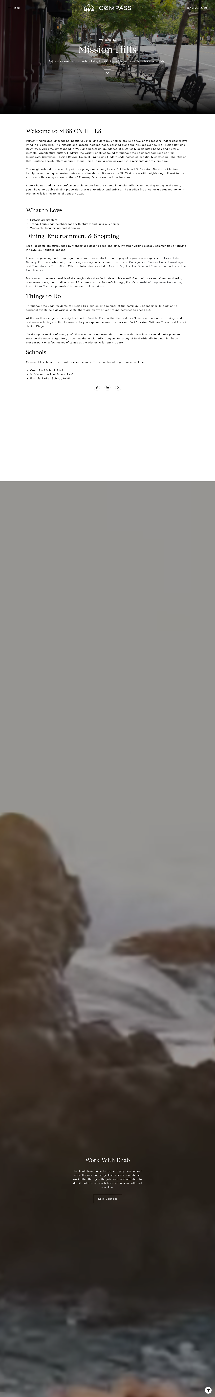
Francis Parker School (45, 378)
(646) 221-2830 (197, 7)
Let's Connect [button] (107, 1198)
